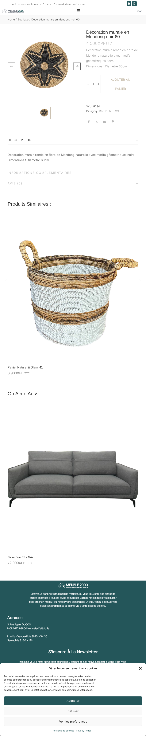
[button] (140, 668)
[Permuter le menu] (78, 11)
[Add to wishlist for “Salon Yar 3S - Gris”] (126, 548)
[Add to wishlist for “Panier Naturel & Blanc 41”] (126, 358)
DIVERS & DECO (109, 111)
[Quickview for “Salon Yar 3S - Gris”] (73, 478)
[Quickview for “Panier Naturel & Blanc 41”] (73, 288)
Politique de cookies (63, 730)
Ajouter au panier (120, 84)
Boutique (23, 19)
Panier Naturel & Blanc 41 (25, 367)
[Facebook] (129, 3)
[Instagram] (134, 3)
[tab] (73, 140)
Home (11, 19)
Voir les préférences (73, 721)
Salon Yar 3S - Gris (20, 557)
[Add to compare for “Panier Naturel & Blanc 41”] (134, 358)
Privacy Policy (83, 730)
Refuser (73, 711)
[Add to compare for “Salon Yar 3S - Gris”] (134, 548)
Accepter (73, 700)
